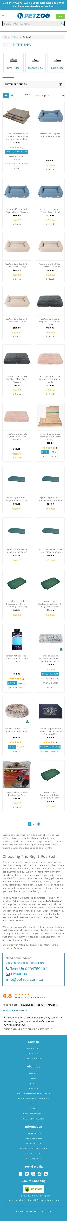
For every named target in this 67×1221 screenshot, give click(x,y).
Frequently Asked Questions (33, 1098)
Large (46, 457)
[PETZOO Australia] (33, 15)
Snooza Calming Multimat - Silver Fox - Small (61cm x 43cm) (50, 658)
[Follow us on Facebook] (20, 1173)
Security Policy (33, 1153)
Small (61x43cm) (50, 674)
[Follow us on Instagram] (39, 1173)
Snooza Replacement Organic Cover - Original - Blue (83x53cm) (50, 731)
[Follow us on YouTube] (33, 1173)
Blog (33, 1078)
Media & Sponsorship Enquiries (33, 1093)
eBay (40, 1005)
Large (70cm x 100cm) (16, 164)
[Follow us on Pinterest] (46, 1173)
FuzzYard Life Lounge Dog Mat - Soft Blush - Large (50, 379)
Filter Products (16, 84)
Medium (54, 452)
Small (45, 452)
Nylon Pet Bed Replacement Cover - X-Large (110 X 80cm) (50, 604)
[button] (3, 15)
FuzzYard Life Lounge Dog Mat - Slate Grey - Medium (17, 379)
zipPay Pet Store (33, 1138)
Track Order (33, 1054)
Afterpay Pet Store (33, 1159)
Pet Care (33, 1104)
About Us (33, 1073)
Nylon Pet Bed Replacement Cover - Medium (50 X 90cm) (16, 604)
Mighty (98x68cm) (50, 751)
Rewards (33, 1109)
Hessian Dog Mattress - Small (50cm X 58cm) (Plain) (50, 437)
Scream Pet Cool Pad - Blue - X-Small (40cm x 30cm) (17, 658)
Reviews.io (27, 1005)
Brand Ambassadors (33, 1114)
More (16, 168)
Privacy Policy (33, 1143)
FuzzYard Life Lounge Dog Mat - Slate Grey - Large (50, 322)
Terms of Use (34, 1133)
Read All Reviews (14, 1010)
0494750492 (28, 969)
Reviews (33, 1088)
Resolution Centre (34, 1059)
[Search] (62, 23)
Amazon (52, 1005)
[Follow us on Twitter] (27, 1173)
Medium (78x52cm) (50, 678)
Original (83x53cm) (50, 747)
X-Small (12, 683)
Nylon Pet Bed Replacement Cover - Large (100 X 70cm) (50, 795)
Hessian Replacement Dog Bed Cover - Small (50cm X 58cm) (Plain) (17, 136)
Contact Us (33, 1083)
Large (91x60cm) (50, 683)
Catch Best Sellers (33, 1119)
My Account (33, 1048)
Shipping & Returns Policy (33, 1148)
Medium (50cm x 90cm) (16, 157)
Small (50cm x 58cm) (16, 152)
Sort (27, 94)
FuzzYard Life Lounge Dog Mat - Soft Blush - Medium (17, 437)
